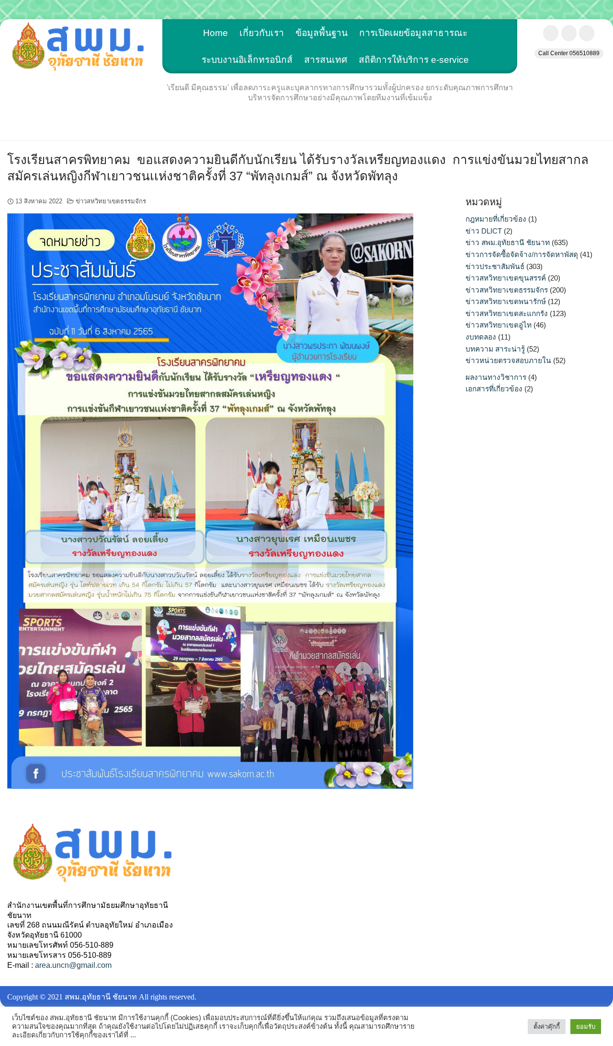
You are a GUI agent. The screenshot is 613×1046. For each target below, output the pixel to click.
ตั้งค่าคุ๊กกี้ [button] (547, 1026)
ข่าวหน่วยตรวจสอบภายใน (508, 360)
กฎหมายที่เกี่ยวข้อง (495, 219)
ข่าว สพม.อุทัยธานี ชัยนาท (507, 242)
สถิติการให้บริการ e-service (414, 60)
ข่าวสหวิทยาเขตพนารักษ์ (505, 301)
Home (215, 33)
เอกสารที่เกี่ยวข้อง (493, 389)
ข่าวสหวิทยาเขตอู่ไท (498, 325)
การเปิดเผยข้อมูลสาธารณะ (413, 33)
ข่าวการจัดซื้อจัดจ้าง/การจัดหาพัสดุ (521, 254)
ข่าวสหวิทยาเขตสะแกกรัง (506, 313)
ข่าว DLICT (483, 231)
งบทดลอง (480, 337)
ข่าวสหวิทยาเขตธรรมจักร (111, 201)
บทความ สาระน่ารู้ (495, 349)
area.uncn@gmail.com (73, 965)
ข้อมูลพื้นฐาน (321, 33)
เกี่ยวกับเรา (261, 33)
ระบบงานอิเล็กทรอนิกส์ (247, 60)
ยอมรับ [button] (585, 1026)
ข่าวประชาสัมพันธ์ (494, 266)
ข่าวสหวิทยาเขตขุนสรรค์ (505, 278)
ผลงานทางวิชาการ (495, 377)
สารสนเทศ (325, 60)
